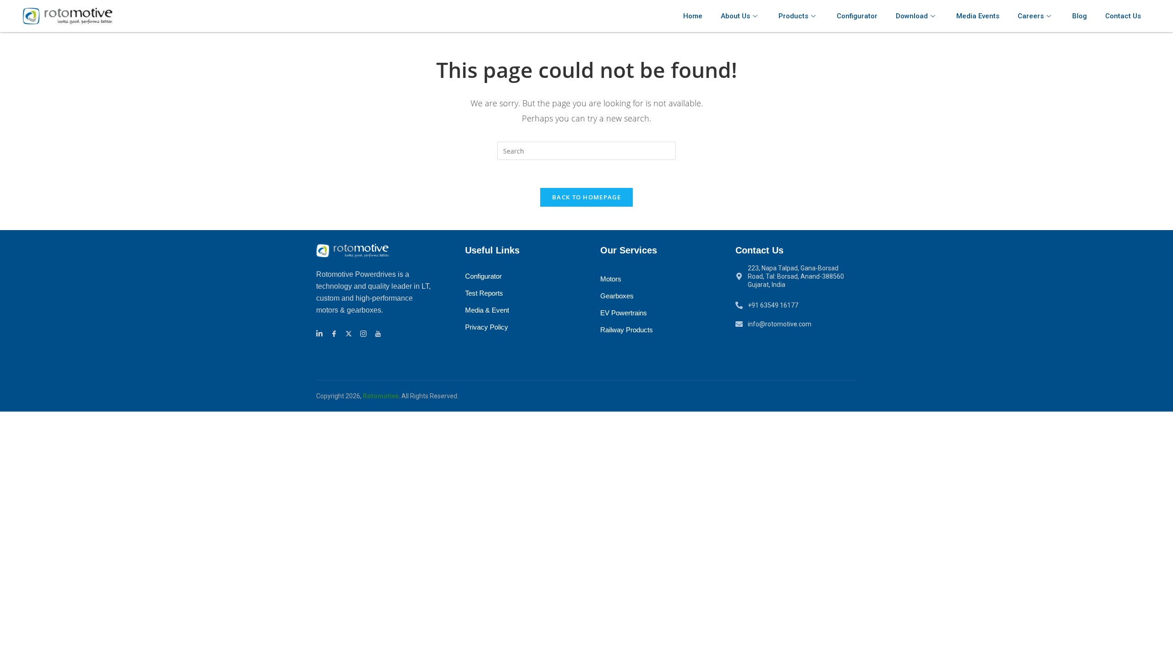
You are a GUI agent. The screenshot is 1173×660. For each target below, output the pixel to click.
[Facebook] (335, 333)
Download (912, 16)
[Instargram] (364, 333)
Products (793, 16)
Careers (1031, 16)
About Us (735, 16)
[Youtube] (379, 333)
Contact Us (1123, 16)
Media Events (977, 16)
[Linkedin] (320, 333)
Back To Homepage (586, 197)
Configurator (857, 16)
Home (692, 16)
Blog (1079, 16)
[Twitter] (350, 333)
